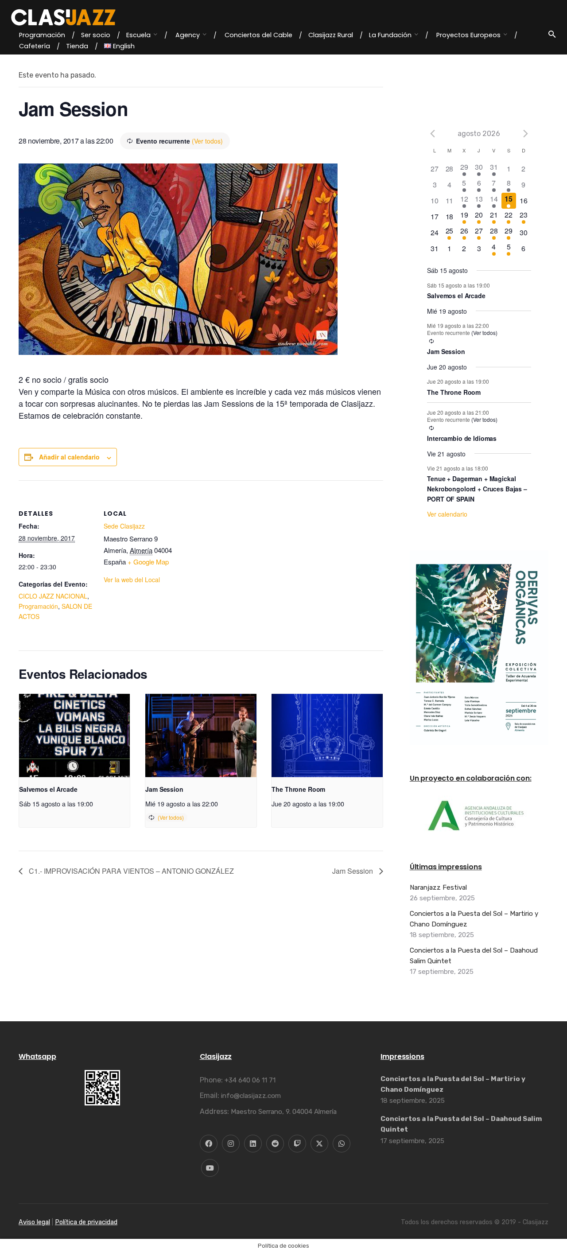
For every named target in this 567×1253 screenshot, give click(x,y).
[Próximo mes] (525, 133)
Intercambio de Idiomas (462, 438)
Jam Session (164, 789)
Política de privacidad (86, 1222)
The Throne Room (298, 789)
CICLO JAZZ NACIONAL (53, 595)
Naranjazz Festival (438, 887)
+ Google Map (148, 561)
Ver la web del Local (132, 579)
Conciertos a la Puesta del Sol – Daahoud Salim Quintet (474, 955)
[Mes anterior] (432, 133)
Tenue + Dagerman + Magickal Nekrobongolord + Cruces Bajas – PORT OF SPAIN (477, 488)
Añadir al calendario (69, 456)
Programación (38, 606)
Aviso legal (34, 1222)
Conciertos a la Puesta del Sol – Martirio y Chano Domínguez (474, 919)
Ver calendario (447, 514)
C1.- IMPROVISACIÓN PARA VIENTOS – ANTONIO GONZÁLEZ (130, 871)
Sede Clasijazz (124, 525)
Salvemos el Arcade (48, 789)
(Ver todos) (207, 140)
